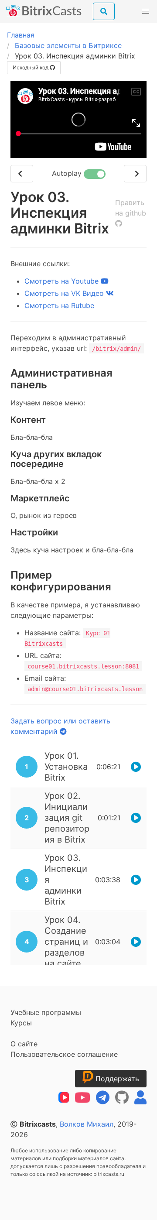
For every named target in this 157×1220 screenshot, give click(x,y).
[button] (145, 11)
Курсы (21, 1022)
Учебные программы (45, 1012)
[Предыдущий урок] (21, 173)
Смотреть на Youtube (62, 281)
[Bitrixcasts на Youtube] (82, 1097)
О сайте (24, 1043)
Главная (20, 35)
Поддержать (116, 1078)
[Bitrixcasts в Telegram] (102, 1097)
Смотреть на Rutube (59, 305)
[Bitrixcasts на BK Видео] (63, 1097)
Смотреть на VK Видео (65, 293)
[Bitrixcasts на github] (122, 1097)
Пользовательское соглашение (64, 1054)
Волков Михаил (86, 1124)
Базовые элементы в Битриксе (68, 45)
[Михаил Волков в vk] (140, 1097)
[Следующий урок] (135, 173)
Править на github (130, 207)
